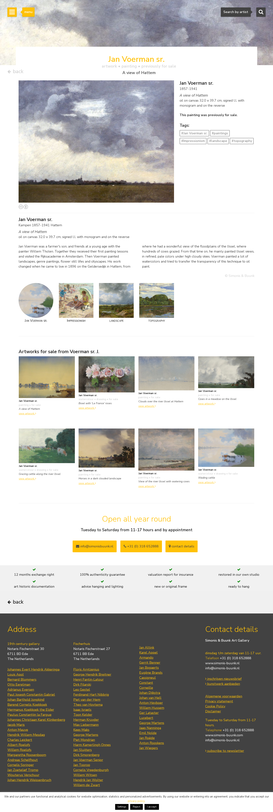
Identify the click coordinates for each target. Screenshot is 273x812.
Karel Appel (148, 652)
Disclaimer (213, 711)
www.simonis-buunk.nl (222, 663)
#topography (242, 141)
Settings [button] (121, 806)
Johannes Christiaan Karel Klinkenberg (36, 719)
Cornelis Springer (20, 765)
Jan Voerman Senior (88, 760)
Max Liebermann (86, 725)
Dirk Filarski (82, 684)
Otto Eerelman (18, 684)
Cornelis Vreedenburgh (91, 770)
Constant (146, 682)
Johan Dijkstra (149, 692)
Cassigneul (147, 677)
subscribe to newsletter (225, 751)
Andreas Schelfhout (22, 760)
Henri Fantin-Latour (88, 679)
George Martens (85, 735)
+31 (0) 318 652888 (142, 546)
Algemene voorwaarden (223, 696)
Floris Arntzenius (86, 669)
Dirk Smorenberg (86, 755)
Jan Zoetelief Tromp (22, 770)
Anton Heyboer (151, 703)
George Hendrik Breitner (92, 674)
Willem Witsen (85, 775)
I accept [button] (151, 806)
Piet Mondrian (84, 740)
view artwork (27, 413)
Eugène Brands (150, 672)
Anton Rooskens (151, 743)
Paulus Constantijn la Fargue (29, 714)
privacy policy (136, 801)
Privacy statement (219, 701)
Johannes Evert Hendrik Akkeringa (33, 669)
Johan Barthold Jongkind (25, 699)
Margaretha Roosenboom (26, 755)
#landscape (218, 141)
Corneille (146, 687)
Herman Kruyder (86, 719)
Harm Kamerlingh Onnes (92, 745)
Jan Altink (146, 647)
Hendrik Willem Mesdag (26, 735)
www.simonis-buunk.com (224, 735)
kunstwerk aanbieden (223, 684)
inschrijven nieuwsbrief (224, 679)
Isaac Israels (82, 709)
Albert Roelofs (18, 745)
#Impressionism (193, 141)
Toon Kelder (82, 714)
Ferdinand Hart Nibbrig (91, 694)
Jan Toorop (81, 765)
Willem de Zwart (86, 785)
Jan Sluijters (82, 750)
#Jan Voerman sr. (194, 133)
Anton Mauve (17, 730)
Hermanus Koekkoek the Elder (30, 709)
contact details (182, 546)
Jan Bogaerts (149, 667)
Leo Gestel (81, 689)
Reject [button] (136, 806)
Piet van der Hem (86, 699)
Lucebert (146, 718)
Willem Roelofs (19, 750)
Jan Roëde (147, 738)
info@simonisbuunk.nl (96, 546)
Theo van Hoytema (88, 704)
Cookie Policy (215, 706)
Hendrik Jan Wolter (88, 780)
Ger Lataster (149, 713)
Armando (146, 657)
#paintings (220, 133)
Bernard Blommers (21, 679)
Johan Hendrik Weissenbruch (29, 780)
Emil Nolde (148, 733)
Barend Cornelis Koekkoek (27, 704)
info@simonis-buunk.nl (222, 668)
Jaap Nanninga (150, 728)
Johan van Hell (150, 698)
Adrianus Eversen (20, 689)
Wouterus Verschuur (23, 775)
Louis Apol (15, 674)
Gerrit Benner (149, 662)
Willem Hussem (151, 708)
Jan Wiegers (148, 748)
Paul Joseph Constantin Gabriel (31, 694)
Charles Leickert (19, 740)
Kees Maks (81, 730)
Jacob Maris (16, 725)
